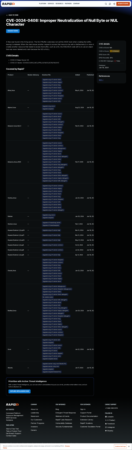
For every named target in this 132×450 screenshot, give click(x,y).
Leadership (35, 413)
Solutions (9, 420)
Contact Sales (11, 436)
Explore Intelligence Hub (19, 391)
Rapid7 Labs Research (64, 420)
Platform (42, 4)
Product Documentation (89, 416)
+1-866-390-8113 (111, 408)
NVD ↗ (101, 80)
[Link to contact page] (110, 4)
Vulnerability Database (64, 423)
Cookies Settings (120, 446)
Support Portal (85, 413)
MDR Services (11, 418)
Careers (34, 430)
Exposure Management (14, 415)
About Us (34, 409)
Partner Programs (37, 423)
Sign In (82, 409)
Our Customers (36, 420)
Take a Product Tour (13, 431)
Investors (34, 427)
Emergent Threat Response (66, 413)
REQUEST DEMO (13, 31)
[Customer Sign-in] (114, 4)
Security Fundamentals (64, 427)
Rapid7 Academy (86, 423)
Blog (57, 409)
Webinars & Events (62, 416)
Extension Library (86, 420)
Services (51, 4)
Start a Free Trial (12, 429)
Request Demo (123, 4)
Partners (68, 4)
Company (76, 4)
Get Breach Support (13, 433)
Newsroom (35, 416)
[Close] (129, 446)
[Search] (106, 4)
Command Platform (13, 413)
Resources (59, 4)
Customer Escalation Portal (90, 427)
